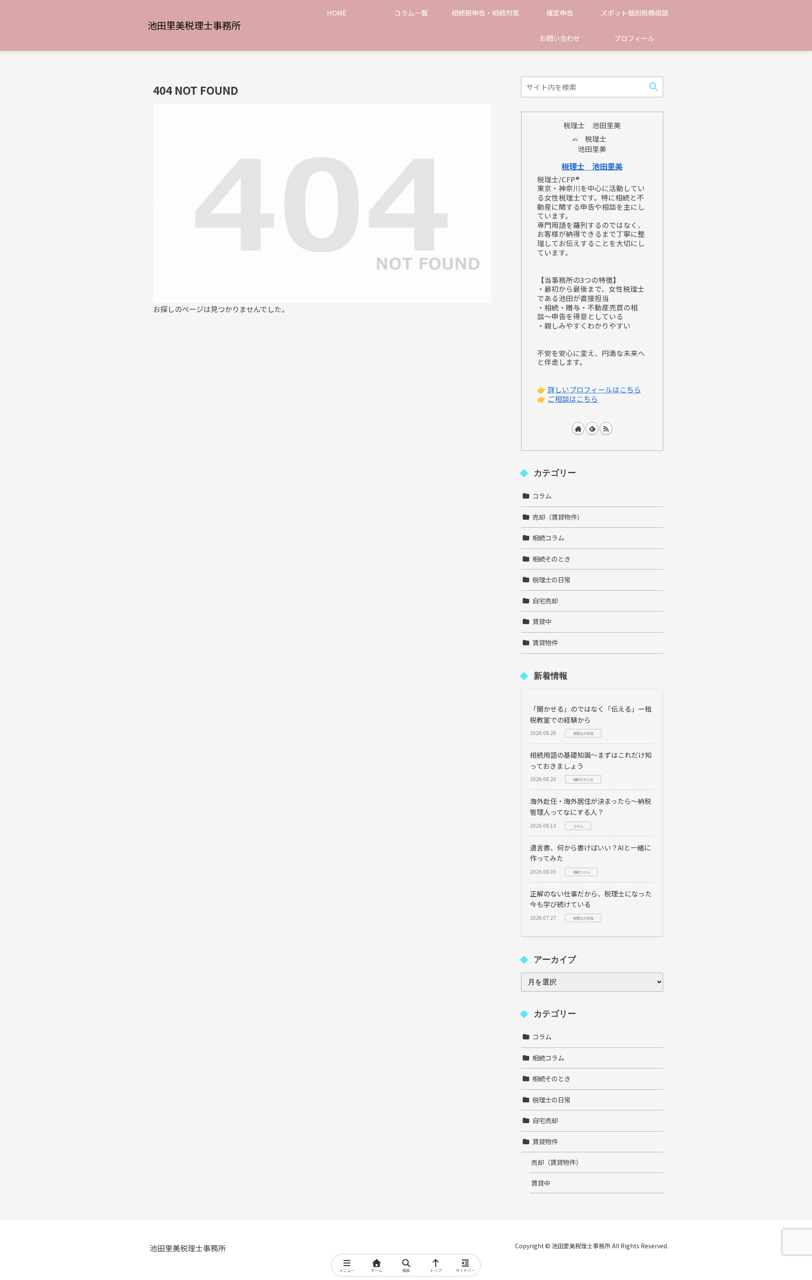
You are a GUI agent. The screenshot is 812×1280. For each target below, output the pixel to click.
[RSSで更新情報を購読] (606, 428)
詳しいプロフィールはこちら (594, 389)
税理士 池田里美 (592, 166)
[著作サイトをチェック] (578, 428)
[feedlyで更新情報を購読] (592, 428)
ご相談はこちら (573, 399)
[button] (653, 87)
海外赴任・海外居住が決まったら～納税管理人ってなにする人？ (590, 806)
